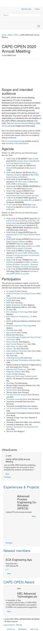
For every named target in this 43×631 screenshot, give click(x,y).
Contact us (11, 629)
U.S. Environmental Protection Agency (20, 408)
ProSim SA (10, 374)
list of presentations (12, 141)
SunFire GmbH (11, 390)
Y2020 (16, 35)
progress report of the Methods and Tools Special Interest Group (22, 162)
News (10, 35)
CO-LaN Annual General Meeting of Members (23, 219)
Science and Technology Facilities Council (21, 376)
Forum (37, 9)
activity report (11, 223)
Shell (8, 383)
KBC (8, 355)
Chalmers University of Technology (19, 325)
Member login (26, 9)
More (7, 474)
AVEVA (8, 300)
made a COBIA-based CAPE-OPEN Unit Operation (22, 182)
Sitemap (19, 625)
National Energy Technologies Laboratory (21, 360)
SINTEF (9, 388)
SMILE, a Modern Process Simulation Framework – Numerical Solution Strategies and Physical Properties (22, 264)
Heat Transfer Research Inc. (16, 344)
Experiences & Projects (21, 486)
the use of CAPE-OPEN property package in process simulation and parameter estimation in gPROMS (22, 255)
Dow (21, 244)
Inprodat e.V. (11, 353)
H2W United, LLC (12, 346)
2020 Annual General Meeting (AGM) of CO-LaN (21, 124)
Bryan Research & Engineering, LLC (19, 316)
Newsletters (22, 629)
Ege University (11, 332)
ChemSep (10, 330)
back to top (34, 629)
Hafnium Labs (11, 188)
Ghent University (12, 342)
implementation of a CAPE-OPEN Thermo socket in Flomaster (23, 247)
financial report (20, 225)
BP (7, 309)
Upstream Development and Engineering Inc (22, 427)
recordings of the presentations (17, 143)
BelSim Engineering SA (14, 305)
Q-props (29, 188)
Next (9, 477)
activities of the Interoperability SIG (19, 200)
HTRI (33, 179)
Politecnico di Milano (13, 371)
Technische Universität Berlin (16, 399)
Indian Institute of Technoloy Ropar (19, 351)
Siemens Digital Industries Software (23, 240)
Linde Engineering (12, 358)
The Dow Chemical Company (17, 394)
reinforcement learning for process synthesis (22, 195)
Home (4, 35)
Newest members (16, 550)
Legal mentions (9, 625)
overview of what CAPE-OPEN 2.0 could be (22, 272)
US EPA (35, 158)
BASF (8, 302)
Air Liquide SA (11, 291)
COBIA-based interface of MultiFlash (22, 176)
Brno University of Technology (17, 312)
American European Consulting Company (21, 293)
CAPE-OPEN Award (18, 582)
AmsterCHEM (11, 168)
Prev (5, 477)
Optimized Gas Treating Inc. (16, 369)
